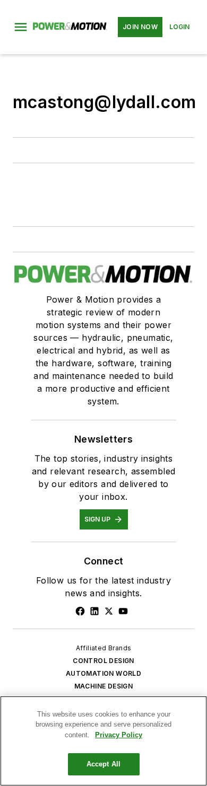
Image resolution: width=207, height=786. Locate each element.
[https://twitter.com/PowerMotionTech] (109, 611)
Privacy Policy (118, 735)
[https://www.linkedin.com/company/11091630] (94, 611)
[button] (21, 27)
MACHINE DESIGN (103, 686)
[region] (103, 741)
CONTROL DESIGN (103, 661)
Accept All (103, 764)
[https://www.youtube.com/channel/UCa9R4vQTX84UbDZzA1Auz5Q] (123, 611)
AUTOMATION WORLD (103, 673)
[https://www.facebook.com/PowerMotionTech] (80, 611)
